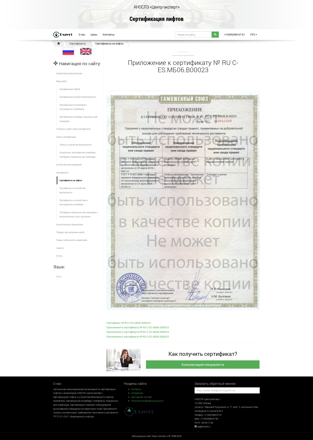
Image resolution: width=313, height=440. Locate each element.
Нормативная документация (69, 73)
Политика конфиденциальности (147, 400)
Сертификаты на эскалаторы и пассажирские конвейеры (73, 202)
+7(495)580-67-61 (234, 34)
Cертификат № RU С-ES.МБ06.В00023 (128, 323)
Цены (94, 34)
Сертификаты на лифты (109, 43)
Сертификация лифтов (156, 18)
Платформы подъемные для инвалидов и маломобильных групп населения (78, 214)
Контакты (108, 34)
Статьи (59, 255)
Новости (60, 248)
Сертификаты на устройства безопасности (72, 190)
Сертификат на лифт (141, 396)
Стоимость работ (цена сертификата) (73, 128)
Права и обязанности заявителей (71, 240)
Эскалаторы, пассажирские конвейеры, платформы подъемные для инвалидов (77, 154)
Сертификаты (77, 43)
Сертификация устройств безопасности (77, 96)
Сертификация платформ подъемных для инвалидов (78, 119)
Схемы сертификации (66, 136)
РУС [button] (252, 34)
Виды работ (61, 81)
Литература (137, 392)
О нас (82, 34)
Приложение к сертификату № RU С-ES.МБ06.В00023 (137, 327)
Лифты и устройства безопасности (75, 144)
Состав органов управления (69, 164)
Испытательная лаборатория (69, 224)
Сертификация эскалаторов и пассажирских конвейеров (73, 107)
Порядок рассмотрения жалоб (70, 232)
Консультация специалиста (203, 364)
